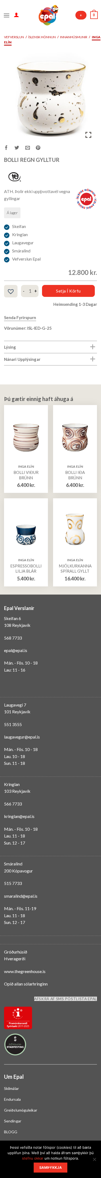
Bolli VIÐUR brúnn (26, 475)
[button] (10, 291)
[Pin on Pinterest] (41, 148)
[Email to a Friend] (30, 148)
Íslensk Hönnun (42, 37)
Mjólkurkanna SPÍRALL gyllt (75, 568)
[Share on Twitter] (20, 148)
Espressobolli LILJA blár (26, 568)
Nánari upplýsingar (22, 359)
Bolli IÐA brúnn (75, 475)
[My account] (16, 14)
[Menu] (6, 15)
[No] (94, 1161)
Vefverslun (14, 37)
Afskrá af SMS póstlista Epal (65, 999)
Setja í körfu (68, 290)
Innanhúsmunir (73, 37)
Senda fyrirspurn (20, 317)
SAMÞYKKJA (50, 1168)
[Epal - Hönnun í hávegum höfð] (48, 15)
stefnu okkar (32, 1158)
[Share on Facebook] (9, 148)
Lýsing (10, 347)
